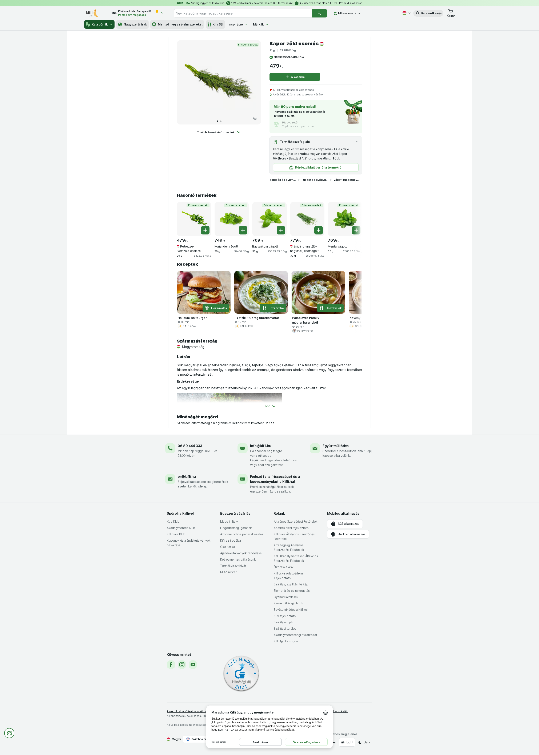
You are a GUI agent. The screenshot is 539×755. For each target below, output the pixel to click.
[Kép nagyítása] (255, 118)
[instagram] (182, 664)
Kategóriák (100, 24)
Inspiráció (235, 24)
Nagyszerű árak (135, 24)
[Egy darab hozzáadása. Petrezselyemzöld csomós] (205, 230)
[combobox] (243, 13)
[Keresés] (319, 13)
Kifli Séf (218, 24)
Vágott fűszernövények (347, 179)
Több (336, 158)
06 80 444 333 (190, 446)
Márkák (258, 24)
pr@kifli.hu (187, 476)
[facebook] (171, 664)
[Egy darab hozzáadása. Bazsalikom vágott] (281, 230)
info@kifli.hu (260, 446)
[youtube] (193, 664)
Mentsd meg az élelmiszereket (180, 24)
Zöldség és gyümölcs (283, 179)
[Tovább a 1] (217, 121)
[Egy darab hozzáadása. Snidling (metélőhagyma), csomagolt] (318, 230)
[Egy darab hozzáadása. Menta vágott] (356, 230)
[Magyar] (406, 13)
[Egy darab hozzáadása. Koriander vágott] (243, 230)
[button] (428, 13)
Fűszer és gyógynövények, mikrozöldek (315, 179)
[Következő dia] (253, 82)
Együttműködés (336, 446)
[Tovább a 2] (220, 121)
